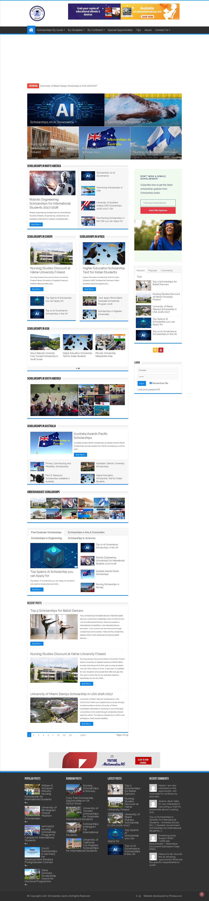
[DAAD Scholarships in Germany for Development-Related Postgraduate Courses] (32, 852)
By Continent (95, 30)
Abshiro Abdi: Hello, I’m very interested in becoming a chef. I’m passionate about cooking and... (165, 807)
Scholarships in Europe (40, 237)
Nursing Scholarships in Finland (155, 152)
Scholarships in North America (44, 166)
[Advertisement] (104, 57)
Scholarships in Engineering (46, 538)
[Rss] (155, 350)
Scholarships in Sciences (81, 538)
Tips (138, 30)
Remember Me (160, 383)
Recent (141, 270)
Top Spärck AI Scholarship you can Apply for (164, 322)
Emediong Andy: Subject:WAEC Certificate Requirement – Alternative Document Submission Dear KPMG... (164, 842)
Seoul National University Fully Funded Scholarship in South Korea (44, 356)
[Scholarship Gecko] (37, 13)
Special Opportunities (120, 30)
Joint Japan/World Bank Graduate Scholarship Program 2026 (110, 301)
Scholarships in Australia (41, 426)
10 (58, 735)
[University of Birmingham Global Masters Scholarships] (32, 811)
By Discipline (75, 30)
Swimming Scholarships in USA (130, 122)
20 (64, 735)
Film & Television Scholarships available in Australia (58, 478)
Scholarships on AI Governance (52, 122)
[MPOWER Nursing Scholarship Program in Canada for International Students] (32, 830)
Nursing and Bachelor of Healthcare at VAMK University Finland (52, 148)
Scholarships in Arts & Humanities (86, 532)
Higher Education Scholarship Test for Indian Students (109, 478)
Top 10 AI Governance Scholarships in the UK (165, 333)
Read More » (36, 224)
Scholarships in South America (44, 379)
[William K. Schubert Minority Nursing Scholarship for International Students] (32, 789)
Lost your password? (149, 389)
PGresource (175, 896)
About (148, 30)
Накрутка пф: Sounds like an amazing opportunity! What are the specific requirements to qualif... (165, 859)
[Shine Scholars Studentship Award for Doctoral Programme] (32, 874)
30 (70, 735)
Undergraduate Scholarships (43, 492)
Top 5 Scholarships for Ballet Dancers (56, 610)
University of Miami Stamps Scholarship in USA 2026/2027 (68, 86)
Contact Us (161, 30)
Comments (167, 270)
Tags (139, 276)
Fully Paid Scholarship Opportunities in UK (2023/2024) (79, 800)
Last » (83, 735)
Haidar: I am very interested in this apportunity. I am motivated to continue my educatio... (163, 791)
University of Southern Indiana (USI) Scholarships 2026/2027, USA (109, 205)
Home (31, 30)
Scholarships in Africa (92, 237)
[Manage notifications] (201, 894)
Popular (152, 270)
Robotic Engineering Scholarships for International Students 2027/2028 (50, 203)
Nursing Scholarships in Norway (91, 788)
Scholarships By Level (50, 30)
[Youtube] (160, 350)
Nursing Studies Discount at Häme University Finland (68, 654)
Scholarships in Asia (38, 329)
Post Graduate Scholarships (46, 532)
